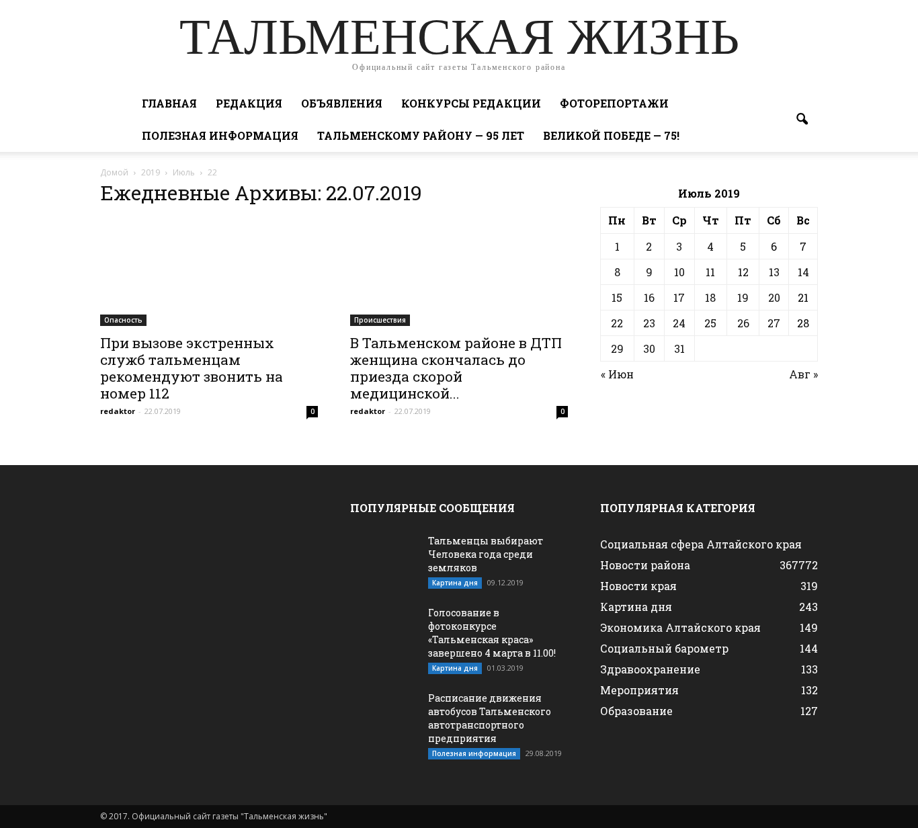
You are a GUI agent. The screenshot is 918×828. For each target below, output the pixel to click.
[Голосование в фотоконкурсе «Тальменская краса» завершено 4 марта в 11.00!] (383, 629)
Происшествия (380, 320)
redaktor (117, 411)
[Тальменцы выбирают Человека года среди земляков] (383, 557)
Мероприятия (639, 690)
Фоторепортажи (614, 103)
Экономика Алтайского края (680, 627)
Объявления (341, 103)
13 (774, 272)
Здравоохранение (650, 669)
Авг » (803, 374)
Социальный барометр (664, 648)
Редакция (249, 103)
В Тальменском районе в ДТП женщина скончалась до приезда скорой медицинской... (456, 368)
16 (649, 297)
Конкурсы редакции (471, 103)
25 (710, 323)
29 (617, 348)
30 (649, 348)
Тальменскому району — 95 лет (420, 135)
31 (679, 348)
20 (774, 297)
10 (679, 272)
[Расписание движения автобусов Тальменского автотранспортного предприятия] (383, 715)
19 (743, 297)
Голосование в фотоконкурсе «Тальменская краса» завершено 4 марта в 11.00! (492, 632)
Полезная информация (220, 135)
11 (710, 272)
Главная (169, 103)
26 (743, 323)
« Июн (617, 374)
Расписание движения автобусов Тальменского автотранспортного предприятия (489, 718)
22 (617, 323)
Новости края (638, 586)
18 (710, 297)
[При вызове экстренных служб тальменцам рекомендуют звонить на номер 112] (209, 272)
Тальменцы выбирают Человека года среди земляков (485, 554)
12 (743, 272)
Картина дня (455, 582)
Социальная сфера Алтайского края (701, 544)
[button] (802, 120)
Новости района (645, 565)
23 (649, 323)
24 (679, 323)
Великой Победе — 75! (611, 135)
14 (803, 272)
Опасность (123, 320)
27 (773, 323)
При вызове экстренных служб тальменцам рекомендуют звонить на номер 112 (191, 368)
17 (679, 297)
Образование (636, 711)
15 (617, 297)
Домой (114, 172)
